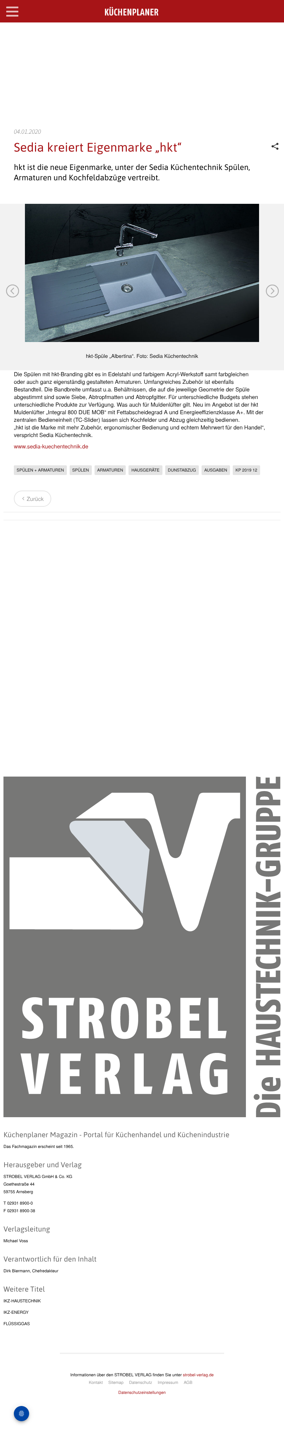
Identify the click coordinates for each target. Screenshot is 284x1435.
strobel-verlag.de (198, 1375)
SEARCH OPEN (273, 33)
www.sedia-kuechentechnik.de (51, 446)
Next (272, 290)
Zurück (35, 499)
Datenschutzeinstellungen (142, 1392)
